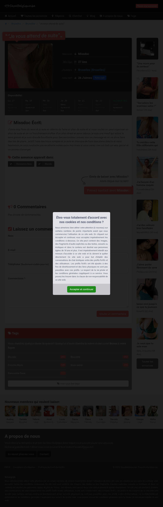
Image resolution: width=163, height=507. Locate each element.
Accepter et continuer (81, 289)
